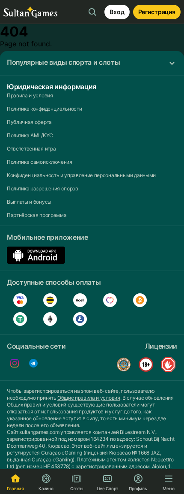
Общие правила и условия (88, 398)
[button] (92, 63)
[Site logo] (30, 12)
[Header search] (92, 12)
